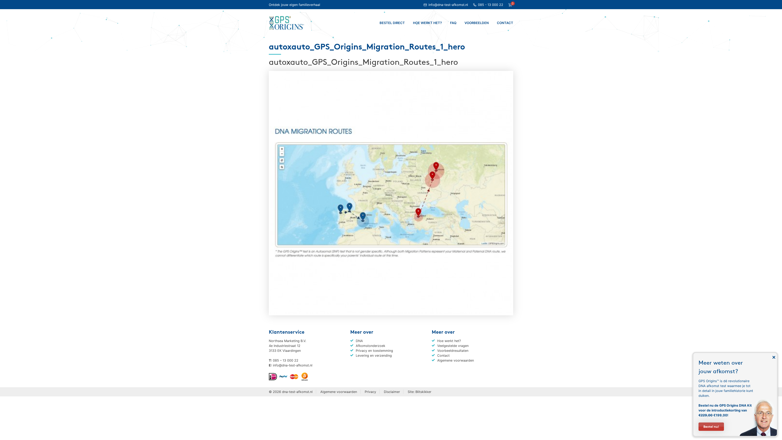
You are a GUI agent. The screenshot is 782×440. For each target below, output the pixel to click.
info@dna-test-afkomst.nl (448, 5)
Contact (505, 23)
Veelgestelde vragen (453, 346)
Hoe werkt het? (427, 23)
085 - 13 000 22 (490, 5)
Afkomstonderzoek (370, 346)
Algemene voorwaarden (455, 360)
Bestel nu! (711, 426)
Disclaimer (392, 392)
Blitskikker (423, 392)
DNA (359, 341)
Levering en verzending (374, 355)
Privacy (370, 392)
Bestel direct (392, 23)
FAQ (453, 23)
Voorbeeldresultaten (452, 351)
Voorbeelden (477, 23)
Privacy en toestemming (374, 351)
